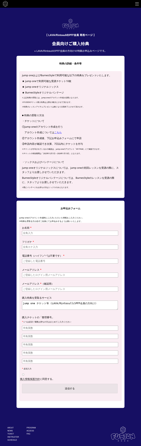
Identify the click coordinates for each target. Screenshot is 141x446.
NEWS (10, 430)
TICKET (10, 433)
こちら (58, 132)
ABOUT (10, 427)
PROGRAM (31, 427)
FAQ (28, 433)
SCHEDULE (12, 440)
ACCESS (30, 430)
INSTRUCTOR (13, 437)
